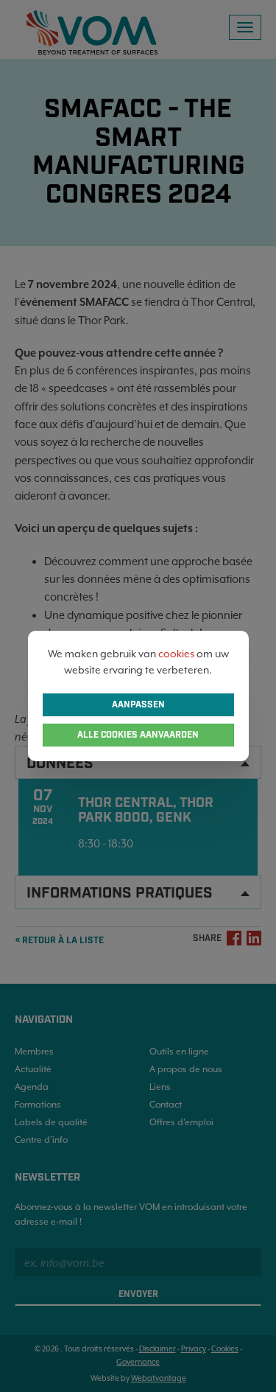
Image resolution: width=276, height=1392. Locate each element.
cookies (176, 654)
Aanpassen (138, 704)
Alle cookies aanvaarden (138, 735)
